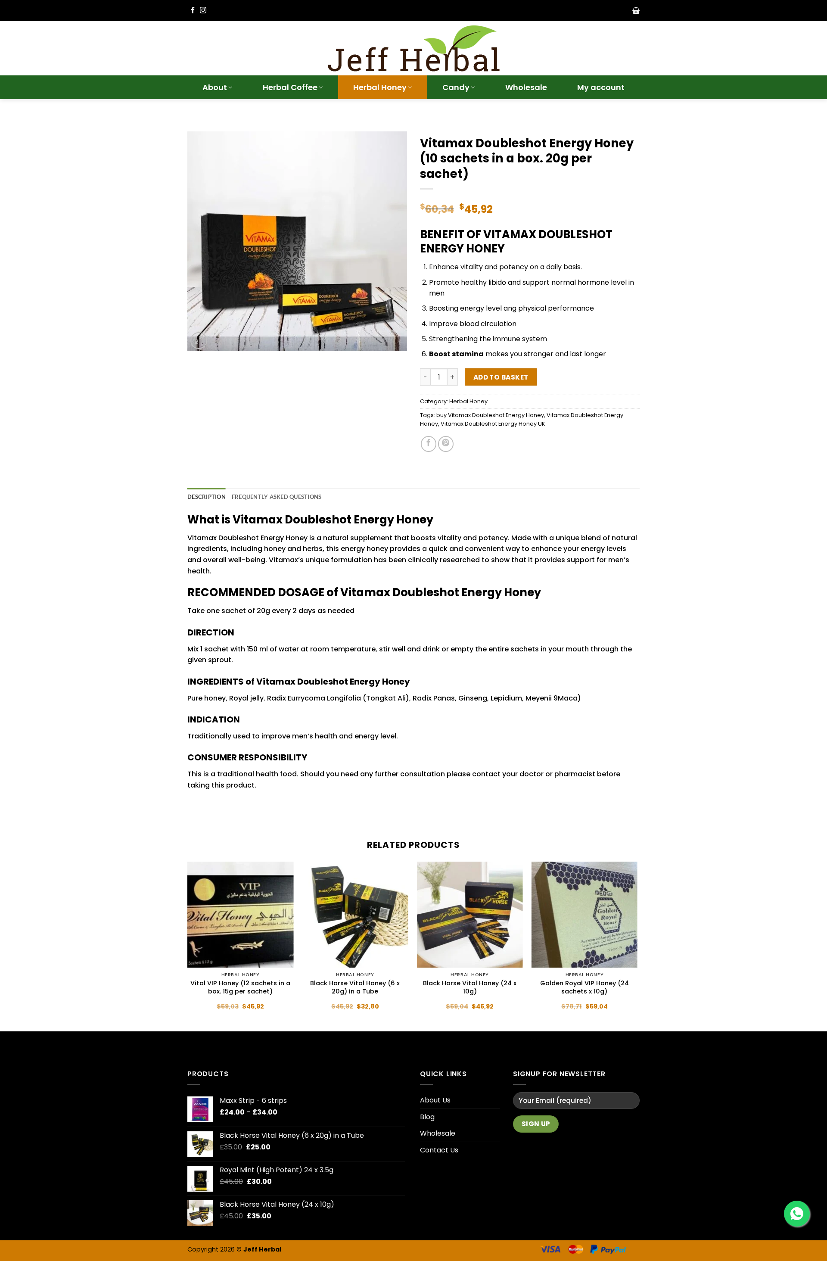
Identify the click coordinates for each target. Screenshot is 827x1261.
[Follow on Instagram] (203, 10)
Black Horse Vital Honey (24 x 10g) (469, 987)
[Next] (637, 946)
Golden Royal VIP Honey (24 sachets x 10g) (584, 987)
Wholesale (526, 87)
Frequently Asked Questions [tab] (277, 496)
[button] (198, 340)
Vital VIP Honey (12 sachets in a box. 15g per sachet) (240, 987)
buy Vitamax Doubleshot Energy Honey (490, 415)
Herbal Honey (380, 87)
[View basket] (636, 11)
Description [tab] (206, 496)
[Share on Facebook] (428, 443)
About (214, 87)
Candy (455, 87)
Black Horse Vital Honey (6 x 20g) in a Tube (355, 987)
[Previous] (187, 946)
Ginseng (472, 698)
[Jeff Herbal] (413, 48)
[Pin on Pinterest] (446, 443)
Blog (427, 1117)
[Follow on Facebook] (193, 10)
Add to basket (501, 377)
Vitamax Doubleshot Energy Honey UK (493, 423)
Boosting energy (456, 308)
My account (601, 87)
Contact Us (439, 1150)
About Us (435, 1100)
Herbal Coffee (290, 87)
